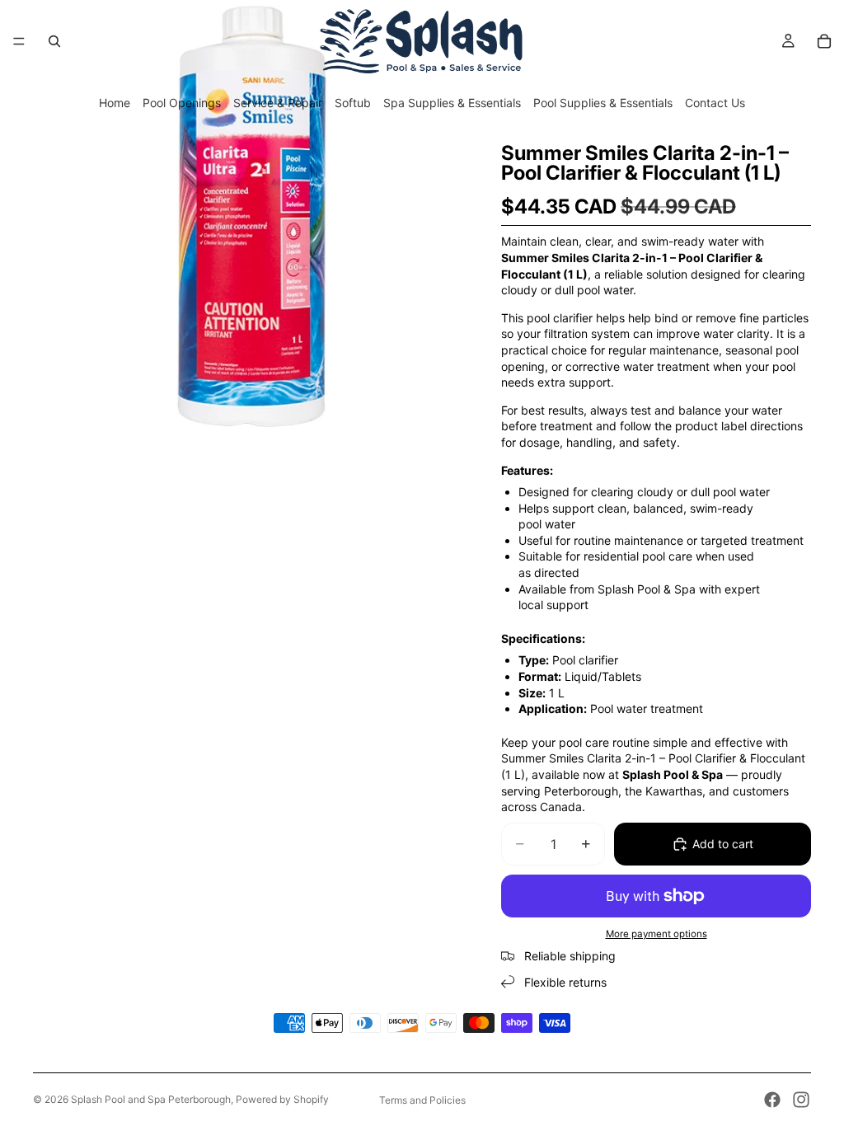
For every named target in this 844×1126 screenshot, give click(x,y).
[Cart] (824, 41)
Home (114, 103)
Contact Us (715, 103)
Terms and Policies (422, 1100)
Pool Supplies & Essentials (603, 103)
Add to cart (722, 844)
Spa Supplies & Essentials (452, 103)
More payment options (656, 934)
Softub (353, 103)
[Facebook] (772, 1100)
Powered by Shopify (282, 1099)
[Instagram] (801, 1100)
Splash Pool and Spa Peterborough (151, 1099)
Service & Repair (277, 103)
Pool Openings (182, 103)
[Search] (54, 41)
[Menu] (19, 41)
